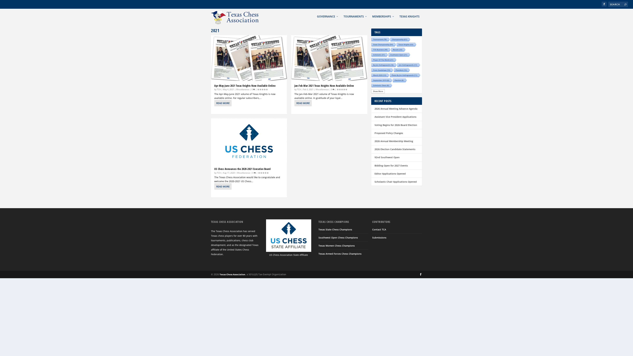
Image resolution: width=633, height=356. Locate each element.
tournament (380, 39)
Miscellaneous (242, 89)
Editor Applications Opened (390, 173)
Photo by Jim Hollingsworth (404, 75)
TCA (219, 89)
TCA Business (380, 49)
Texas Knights (409, 16)
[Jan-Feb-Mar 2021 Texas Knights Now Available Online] (329, 58)
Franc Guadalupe (381, 70)
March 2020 (379, 75)
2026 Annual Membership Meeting (394, 141)
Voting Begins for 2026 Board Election (396, 125)
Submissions (379, 237)
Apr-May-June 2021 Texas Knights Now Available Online (244, 86)
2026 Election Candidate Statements (395, 149)
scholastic (379, 55)
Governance (326, 16)
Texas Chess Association (232, 274)
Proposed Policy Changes (389, 133)
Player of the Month (383, 60)
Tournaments (354, 16)
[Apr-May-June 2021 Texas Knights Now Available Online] (249, 58)
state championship (383, 44)
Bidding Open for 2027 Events (391, 165)
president (401, 70)
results (397, 49)
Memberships (381, 16)
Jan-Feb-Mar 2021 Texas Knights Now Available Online (324, 86)
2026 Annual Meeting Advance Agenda (396, 108)
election (399, 80)
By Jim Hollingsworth (383, 65)
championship (399, 39)
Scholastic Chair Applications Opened (396, 181)
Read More (223, 103)
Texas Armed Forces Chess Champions (340, 253)
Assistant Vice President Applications (395, 116)
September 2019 (381, 80)
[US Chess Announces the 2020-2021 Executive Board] (249, 141)
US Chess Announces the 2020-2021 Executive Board (242, 169)
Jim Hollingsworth (408, 65)
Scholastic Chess (381, 85)
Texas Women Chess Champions (336, 245)
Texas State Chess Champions (335, 229)
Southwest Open (398, 55)
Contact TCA (379, 229)
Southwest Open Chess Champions (338, 237)
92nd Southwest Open (387, 157)
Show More (378, 91)
